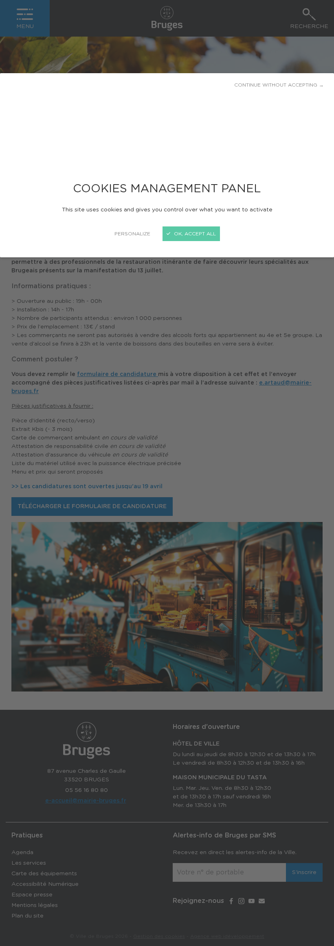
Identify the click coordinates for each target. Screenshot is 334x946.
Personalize (132, 233)
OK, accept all (194, 233)
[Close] (167, 473)
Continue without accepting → (279, 85)
